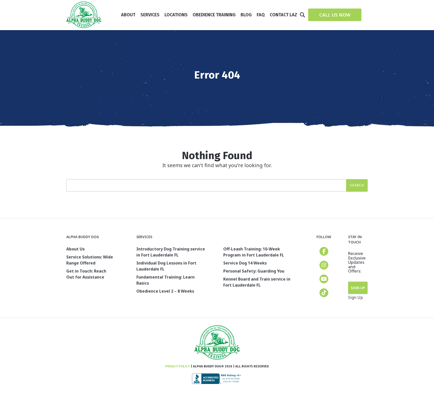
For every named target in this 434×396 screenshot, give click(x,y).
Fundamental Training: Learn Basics (165, 280)
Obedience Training (214, 15)
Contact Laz (283, 15)
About (128, 15)
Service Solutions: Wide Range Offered (89, 260)
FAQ (261, 15)
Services (149, 15)
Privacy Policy (177, 366)
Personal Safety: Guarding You (253, 271)
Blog (246, 15)
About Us (75, 249)
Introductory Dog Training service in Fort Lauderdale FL (170, 252)
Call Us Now (334, 15)
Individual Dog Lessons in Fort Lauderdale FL (166, 266)
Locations (176, 15)
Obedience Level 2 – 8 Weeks (165, 291)
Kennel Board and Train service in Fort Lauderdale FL (256, 282)
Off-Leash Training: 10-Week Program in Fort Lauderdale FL (253, 252)
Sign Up (358, 287)
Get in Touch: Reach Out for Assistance (86, 274)
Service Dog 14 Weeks (245, 263)
